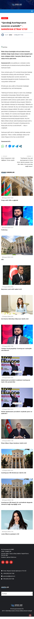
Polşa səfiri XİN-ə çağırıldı (9, 200)
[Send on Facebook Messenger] (9, 146)
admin (10, 34)
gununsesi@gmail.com (9, 576)
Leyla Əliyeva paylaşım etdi (10, 534)
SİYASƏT (4, 18)
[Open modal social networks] (20, 146)
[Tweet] (13, 146)
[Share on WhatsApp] (2, 146)
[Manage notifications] (30, 615)
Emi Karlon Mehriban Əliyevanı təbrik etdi (14, 319)
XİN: (2, 259)
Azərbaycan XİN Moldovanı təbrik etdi (13, 473)
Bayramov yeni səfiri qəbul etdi (11, 289)
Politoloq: (4, 230)
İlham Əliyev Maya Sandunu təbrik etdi (14, 443)
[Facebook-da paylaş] (6, 146)
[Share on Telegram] (16, 146)
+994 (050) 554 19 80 (8, 573)
